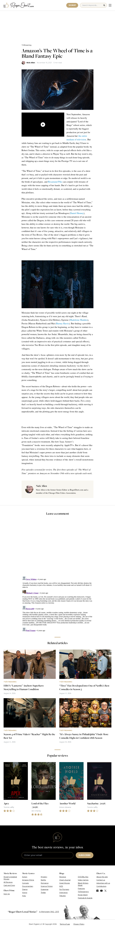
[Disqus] (57, 603)
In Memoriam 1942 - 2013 (49, 912)
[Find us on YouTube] (101, 891)
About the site (102, 877)
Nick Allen (31, 63)
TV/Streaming (26, 45)
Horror (24, 893)
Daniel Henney (77, 213)
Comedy (25, 883)
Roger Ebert (83, 895)
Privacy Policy (78, 924)
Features (81, 889)
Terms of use (65, 924)
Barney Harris (62, 323)
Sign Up (7, 894)
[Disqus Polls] (57, 547)
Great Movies (64, 883)
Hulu (24, 896)
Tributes (62, 896)
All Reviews (8, 882)
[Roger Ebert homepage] (19, 5)
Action (24, 877)
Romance (45, 883)
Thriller (43, 893)
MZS (61, 886)
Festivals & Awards (85, 898)
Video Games (83, 880)
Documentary (27, 886)
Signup (72, 5)
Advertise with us (103, 883)
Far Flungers (64, 889)
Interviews (63, 893)
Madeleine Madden (78, 319)
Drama (24, 889)
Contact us (100, 880)
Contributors (101, 886)
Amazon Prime (28, 880)
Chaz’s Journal (64, 880)
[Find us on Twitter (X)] (105, 891)
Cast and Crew (9, 885)
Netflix (43, 880)
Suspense (44, 889)
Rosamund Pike (55, 181)
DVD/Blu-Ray (83, 877)
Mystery (44, 877)
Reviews (62, 877)
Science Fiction (47, 886)
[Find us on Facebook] (97, 891)
